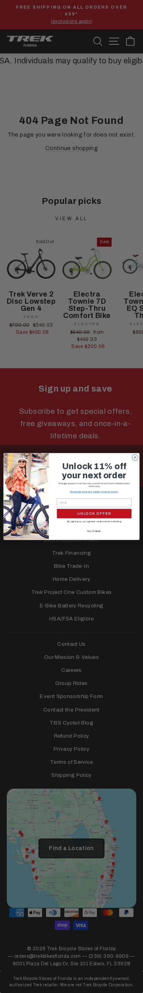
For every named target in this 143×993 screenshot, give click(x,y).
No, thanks (94, 531)
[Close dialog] (135, 457)
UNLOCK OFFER (94, 514)
